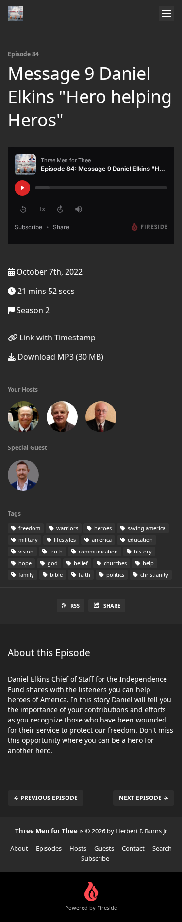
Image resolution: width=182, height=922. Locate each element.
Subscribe (95, 858)
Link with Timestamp (56, 337)
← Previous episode (46, 798)
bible (56, 574)
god (52, 563)
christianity (153, 574)
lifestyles (64, 539)
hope (24, 563)
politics (114, 574)
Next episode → (143, 798)
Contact (133, 848)
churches (114, 563)
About (19, 848)
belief (80, 563)
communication (97, 551)
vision (25, 551)
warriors (66, 528)
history (142, 551)
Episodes (49, 848)
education (139, 539)
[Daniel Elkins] (23, 477)
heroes (102, 528)
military (27, 539)
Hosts (77, 848)
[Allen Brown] (62, 418)
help (147, 563)
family (25, 574)
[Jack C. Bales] (23, 418)
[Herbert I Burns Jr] (100, 418)
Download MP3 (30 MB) (59, 357)
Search (162, 848)
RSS (75, 605)
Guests (104, 848)
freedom (28, 528)
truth (55, 551)
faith (83, 574)
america (101, 539)
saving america (145, 528)
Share (111, 605)
